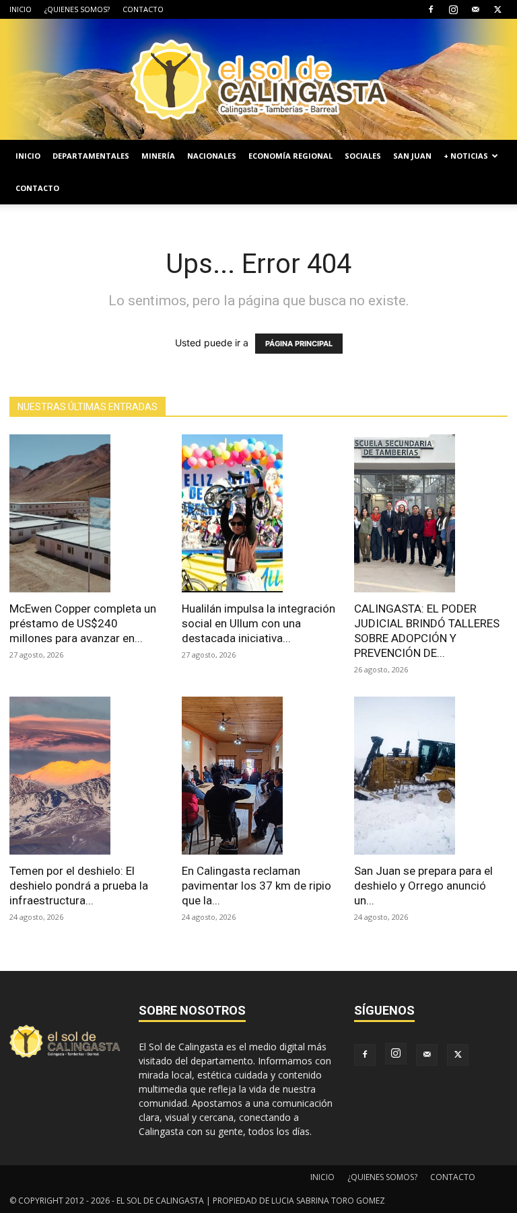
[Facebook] (431, 9)
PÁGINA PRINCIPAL (299, 343)
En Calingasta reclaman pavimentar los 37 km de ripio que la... (256, 885)
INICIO (20, 9)
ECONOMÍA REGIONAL (290, 156)
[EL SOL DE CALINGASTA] (258, 79)
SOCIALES (363, 156)
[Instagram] (453, 9)
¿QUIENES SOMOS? (77, 9)
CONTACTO (143, 9)
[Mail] (475, 9)
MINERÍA (158, 156)
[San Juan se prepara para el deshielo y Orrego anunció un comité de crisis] (431, 776)
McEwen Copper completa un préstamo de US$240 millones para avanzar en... (82, 623)
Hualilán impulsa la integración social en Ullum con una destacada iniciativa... (258, 623)
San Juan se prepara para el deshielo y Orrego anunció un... (423, 885)
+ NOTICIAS (466, 156)
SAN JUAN (412, 156)
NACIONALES (211, 156)
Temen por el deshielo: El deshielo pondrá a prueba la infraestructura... (78, 885)
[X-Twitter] (497, 9)
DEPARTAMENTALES (91, 156)
